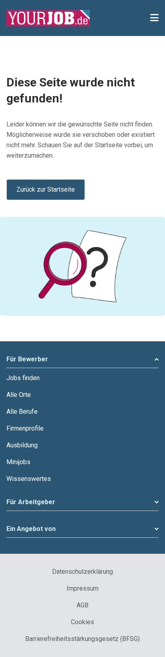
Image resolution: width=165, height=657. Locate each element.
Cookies (82, 622)
